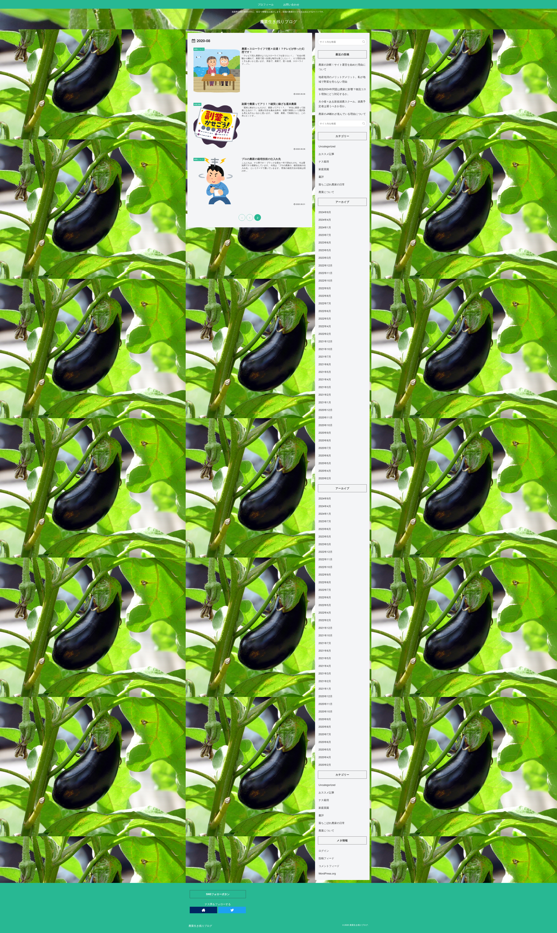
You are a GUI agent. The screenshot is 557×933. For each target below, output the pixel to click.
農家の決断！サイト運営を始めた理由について (342, 67)
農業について (326, 192)
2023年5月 (325, 250)
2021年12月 (325, 341)
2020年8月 (325, 440)
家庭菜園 (324, 169)
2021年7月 (325, 356)
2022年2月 (325, 334)
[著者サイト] (203, 910)
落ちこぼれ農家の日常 (332, 184)
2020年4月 (325, 470)
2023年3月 (325, 257)
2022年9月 (325, 288)
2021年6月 (325, 364)
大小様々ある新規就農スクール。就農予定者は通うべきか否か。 (342, 103)
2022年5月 (325, 318)
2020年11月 (325, 417)
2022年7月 (325, 303)
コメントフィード (329, 866)
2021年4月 (325, 379)
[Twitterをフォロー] (232, 910)
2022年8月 (325, 295)
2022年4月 (325, 326)
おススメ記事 (326, 154)
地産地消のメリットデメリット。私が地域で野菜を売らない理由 (342, 79)
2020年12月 (325, 410)
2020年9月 (325, 432)
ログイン (324, 850)
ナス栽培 (324, 161)
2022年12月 (325, 265)
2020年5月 (325, 463)
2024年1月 (325, 227)
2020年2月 (325, 478)
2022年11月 (325, 273)
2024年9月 (325, 212)
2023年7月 (325, 235)
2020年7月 (325, 448)
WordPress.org (327, 873)
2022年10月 (325, 280)
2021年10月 (325, 349)
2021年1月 (325, 402)
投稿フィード (326, 858)
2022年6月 (325, 311)
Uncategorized (327, 146)
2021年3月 (325, 387)
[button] (363, 41)
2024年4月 (325, 219)
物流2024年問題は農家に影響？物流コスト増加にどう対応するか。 (342, 91)
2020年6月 (325, 455)
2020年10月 (325, 425)
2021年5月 (325, 372)
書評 (321, 176)
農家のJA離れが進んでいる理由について (342, 114)
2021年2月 (325, 394)
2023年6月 (325, 242)
